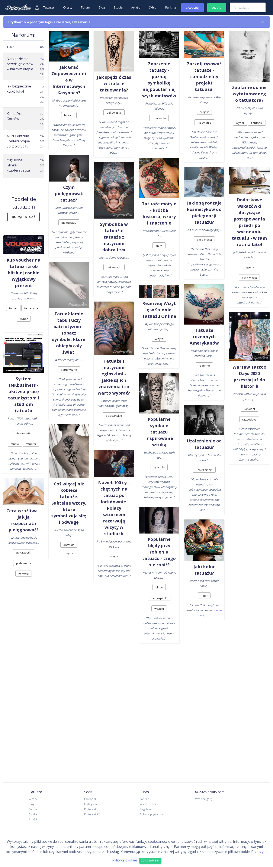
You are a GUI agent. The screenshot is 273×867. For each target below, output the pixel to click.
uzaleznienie (204, 470)
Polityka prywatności (152, 814)
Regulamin (146, 809)
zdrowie (23, 574)
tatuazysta (31, 308)
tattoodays (249, 419)
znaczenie (159, 118)
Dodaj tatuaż (23, 217)
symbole (159, 467)
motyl (159, 246)
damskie (68, 545)
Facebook (90, 799)
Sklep (153, 7)
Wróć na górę (203, 799)
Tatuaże (49, 7)
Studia (118, 7)
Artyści (136, 7)
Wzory (33, 799)
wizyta (114, 556)
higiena (249, 267)
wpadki (159, 609)
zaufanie (257, 123)
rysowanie (204, 122)
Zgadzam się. (150, 860)
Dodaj (217, 8)
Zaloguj (192, 8)
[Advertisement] (136, 711)
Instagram (90, 804)
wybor (24, 319)
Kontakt (144, 799)
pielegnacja (23, 563)
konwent (249, 409)
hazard (69, 115)
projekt (204, 112)
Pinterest (90, 809)
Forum (85, 7)
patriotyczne (69, 370)
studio (15, 444)
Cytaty (67, 7)
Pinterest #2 (92, 814)
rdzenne (204, 366)
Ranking (170, 7)
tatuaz (13, 308)
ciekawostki (23, 433)
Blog (102, 7)
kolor (204, 596)
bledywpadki (159, 598)
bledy (159, 587)
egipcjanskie (114, 416)
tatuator (31, 444)
